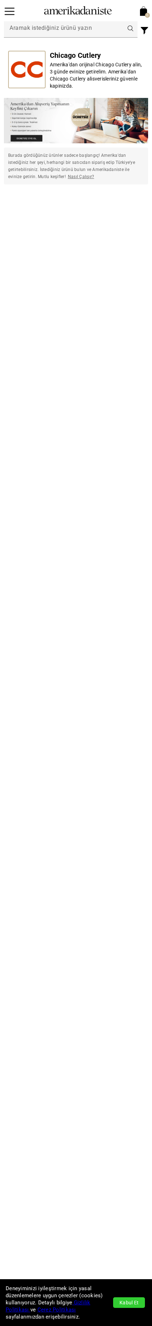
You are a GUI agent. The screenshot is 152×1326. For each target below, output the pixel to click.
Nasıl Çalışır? (81, 176)
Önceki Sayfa (29, 212)
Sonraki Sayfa (122, 212)
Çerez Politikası (56, 1309)
